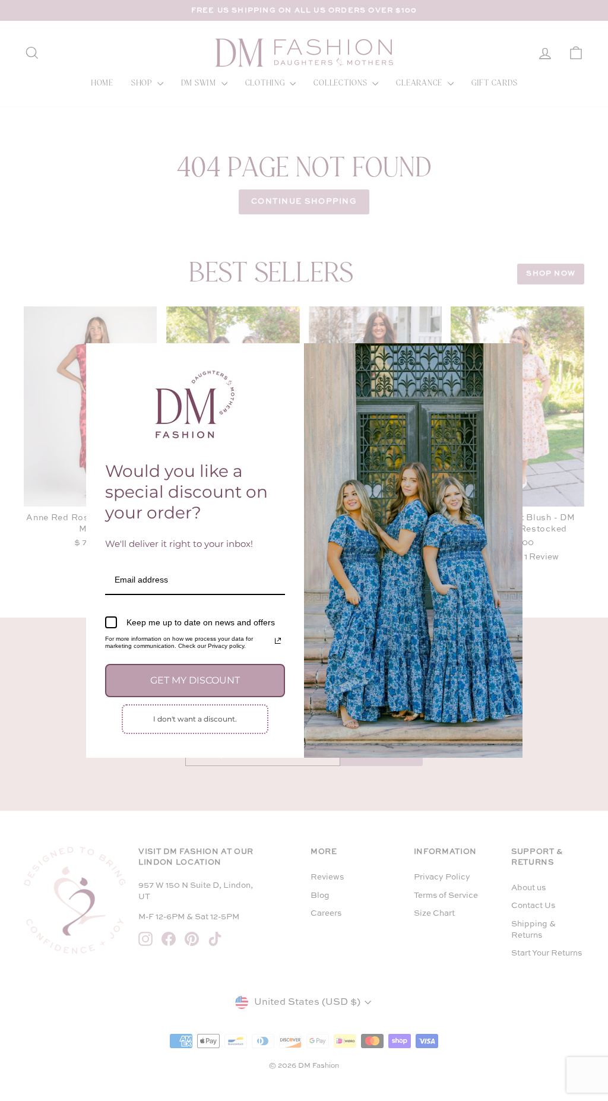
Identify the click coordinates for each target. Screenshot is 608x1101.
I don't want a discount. (195, 718)
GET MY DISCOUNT (195, 680)
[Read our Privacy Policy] (278, 641)
